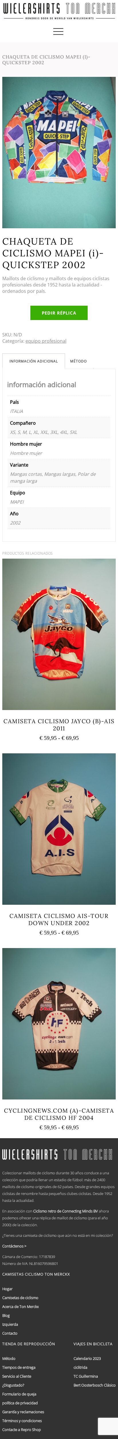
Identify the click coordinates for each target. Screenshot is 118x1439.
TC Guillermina (86, 1376)
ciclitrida (80, 1367)
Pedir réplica (59, 313)
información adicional (33, 361)
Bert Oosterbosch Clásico (95, 1385)
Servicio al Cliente (16, 1376)
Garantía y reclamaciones (23, 1411)
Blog (6, 1315)
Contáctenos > (14, 1246)
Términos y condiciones (22, 1420)
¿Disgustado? (13, 1385)
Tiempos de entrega (19, 1367)
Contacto (9, 1333)
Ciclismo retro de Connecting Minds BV (65, 1211)
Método (78, 361)
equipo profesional (45, 341)
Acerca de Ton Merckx (20, 1306)
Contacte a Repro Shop (21, 1429)
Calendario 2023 (87, 1358)
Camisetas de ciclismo (20, 1297)
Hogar (7, 1288)
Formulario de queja (19, 1394)
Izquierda (10, 1324)
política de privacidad (20, 1402)
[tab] (33, 361)
